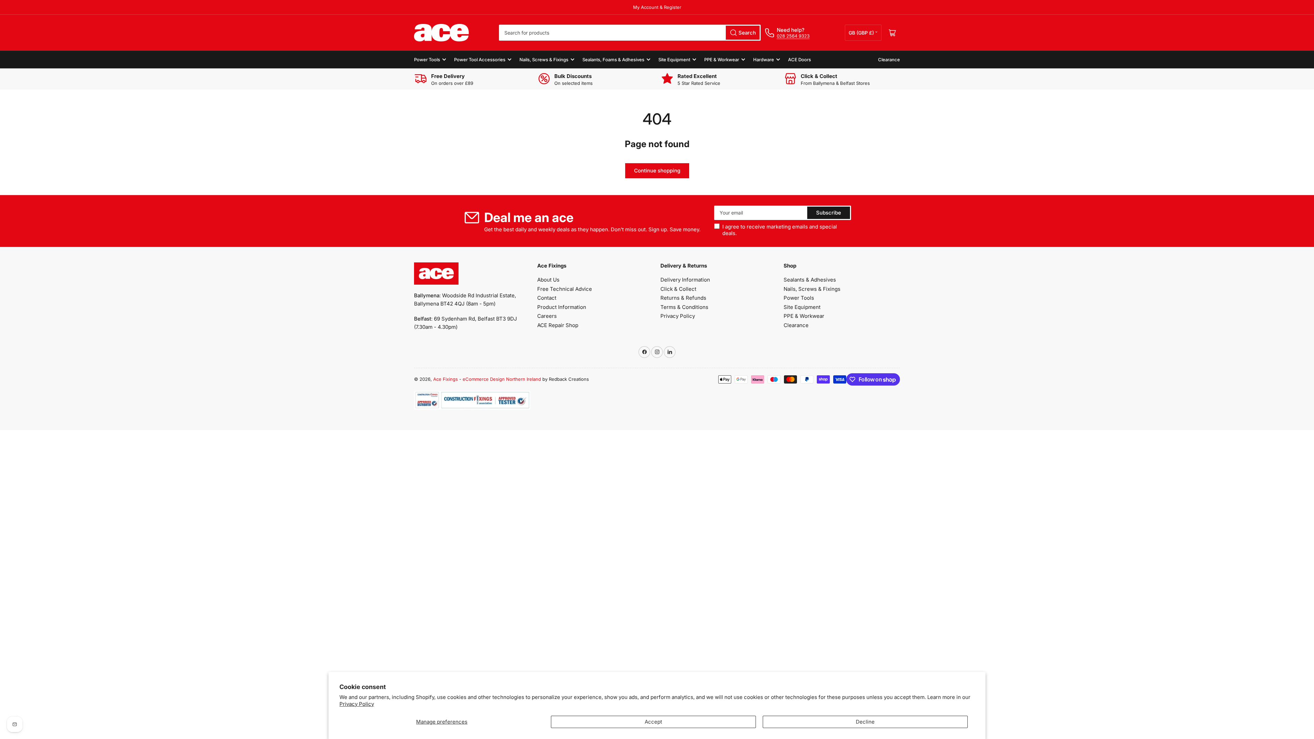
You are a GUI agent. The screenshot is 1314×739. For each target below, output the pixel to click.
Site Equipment (674, 59)
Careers (547, 316)
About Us (548, 279)
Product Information (561, 307)
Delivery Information (685, 279)
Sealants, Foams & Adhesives (613, 59)
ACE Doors (799, 59)
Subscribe (828, 212)
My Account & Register (657, 7)
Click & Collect (678, 289)
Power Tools (427, 59)
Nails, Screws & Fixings (543, 59)
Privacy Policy (356, 704)
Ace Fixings (445, 379)
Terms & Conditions (684, 307)
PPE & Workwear (721, 59)
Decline (865, 721)
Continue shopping (657, 170)
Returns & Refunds (683, 298)
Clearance (889, 59)
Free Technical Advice (564, 289)
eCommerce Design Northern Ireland (502, 379)
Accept (653, 721)
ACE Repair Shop (557, 325)
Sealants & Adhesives (810, 279)
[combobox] (630, 33)
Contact (546, 298)
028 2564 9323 (793, 36)
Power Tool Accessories (479, 59)
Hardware (763, 59)
